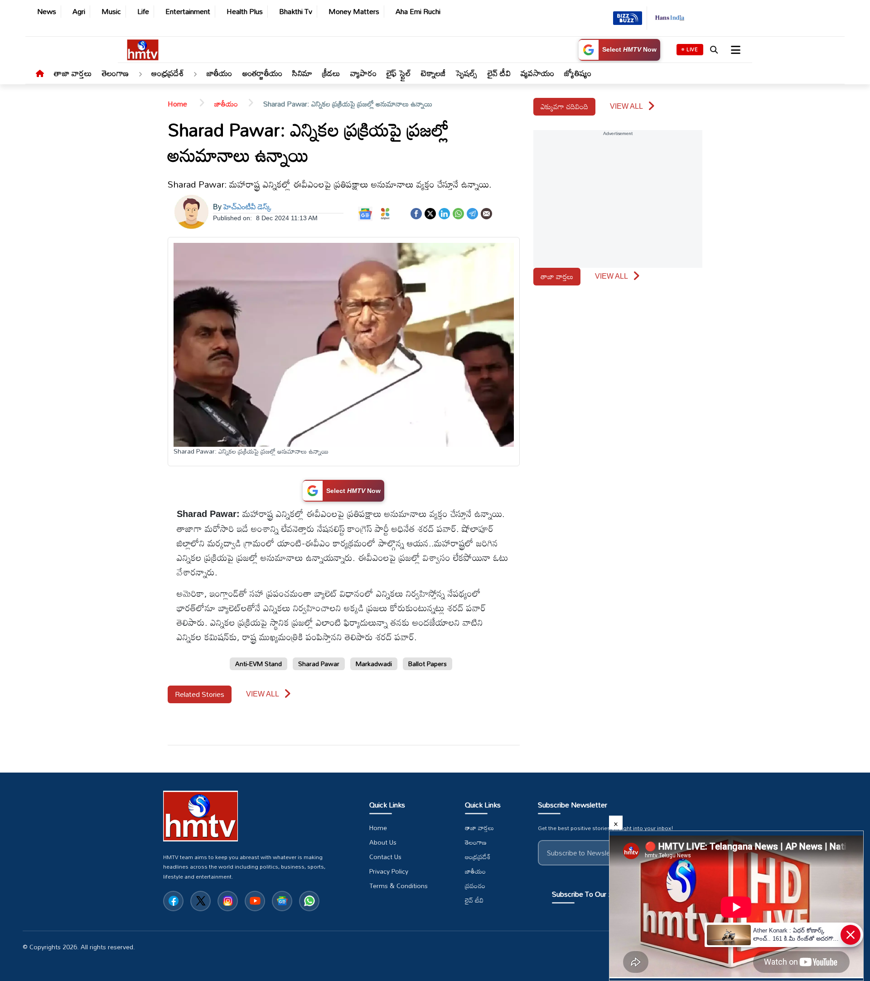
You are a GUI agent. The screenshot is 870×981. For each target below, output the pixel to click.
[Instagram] (228, 901)
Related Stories (199, 694)
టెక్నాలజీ (433, 73)
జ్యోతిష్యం (577, 73)
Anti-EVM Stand (258, 663)
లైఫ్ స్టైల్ (399, 73)
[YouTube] (255, 901)
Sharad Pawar (318, 663)
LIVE (692, 49)
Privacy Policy (388, 871)
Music (111, 11)
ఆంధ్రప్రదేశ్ (167, 73)
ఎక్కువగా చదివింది (564, 106)
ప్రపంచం (475, 885)
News (46, 11)
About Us (382, 842)
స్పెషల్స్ (467, 73)
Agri (78, 11)
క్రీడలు (331, 73)
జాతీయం (219, 73)
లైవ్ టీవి (499, 73)
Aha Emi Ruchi (418, 11)
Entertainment (187, 11)
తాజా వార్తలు (73, 73)
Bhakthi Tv (295, 11)
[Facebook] (416, 212)
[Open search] (714, 50)
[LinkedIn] (444, 212)
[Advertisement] (32, 332)
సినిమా (302, 73)
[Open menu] (734, 50)
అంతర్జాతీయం (262, 73)
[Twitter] (430, 212)
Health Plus (245, 11)
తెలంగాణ (115, 73)
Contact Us (385, 856)
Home (178, 104)
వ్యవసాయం (537, 73)
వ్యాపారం (363, 73)
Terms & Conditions (398, 885)
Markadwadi (374, 663)
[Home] (40, 73)
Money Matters (354, 11)
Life (143, 11)
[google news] (282, 901)
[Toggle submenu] (140, 74)
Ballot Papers (427, 663)
